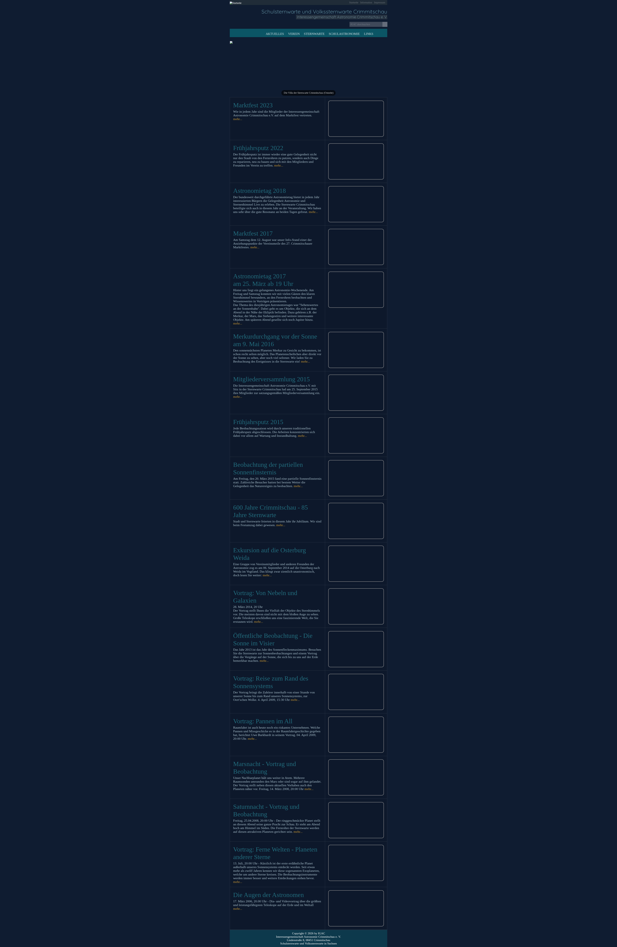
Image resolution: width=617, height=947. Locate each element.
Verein (294, 34)
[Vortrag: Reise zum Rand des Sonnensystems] (356, 692)
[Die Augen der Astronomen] (356, 908)
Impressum (379, 2)
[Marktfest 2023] (356, 119)
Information (366, 2)
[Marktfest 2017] (356, 247)
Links (368, 34)
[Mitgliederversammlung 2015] (356, 393)
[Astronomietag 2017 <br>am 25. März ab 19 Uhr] (356, 290)
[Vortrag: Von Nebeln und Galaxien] (356, 606)
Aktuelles (275, 34)
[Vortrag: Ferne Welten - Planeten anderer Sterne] (356, 863)
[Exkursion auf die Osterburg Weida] (356, 564)
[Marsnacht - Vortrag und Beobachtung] (356, 777)
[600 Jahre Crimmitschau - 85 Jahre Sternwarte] (356, 521)
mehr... (237, 119)
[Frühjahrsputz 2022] (356, 161)
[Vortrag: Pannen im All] (356, 735)
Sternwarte (314, 34)
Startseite (353, 2)
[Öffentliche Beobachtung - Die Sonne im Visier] (356, 649)
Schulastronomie (344, 34)
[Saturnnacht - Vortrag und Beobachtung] (356, 820)
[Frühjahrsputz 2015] (356, 435)
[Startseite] (247, 17)
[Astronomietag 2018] (356, 204)
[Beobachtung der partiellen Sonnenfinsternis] (356, 478)
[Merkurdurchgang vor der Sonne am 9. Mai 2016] (356, 350)
